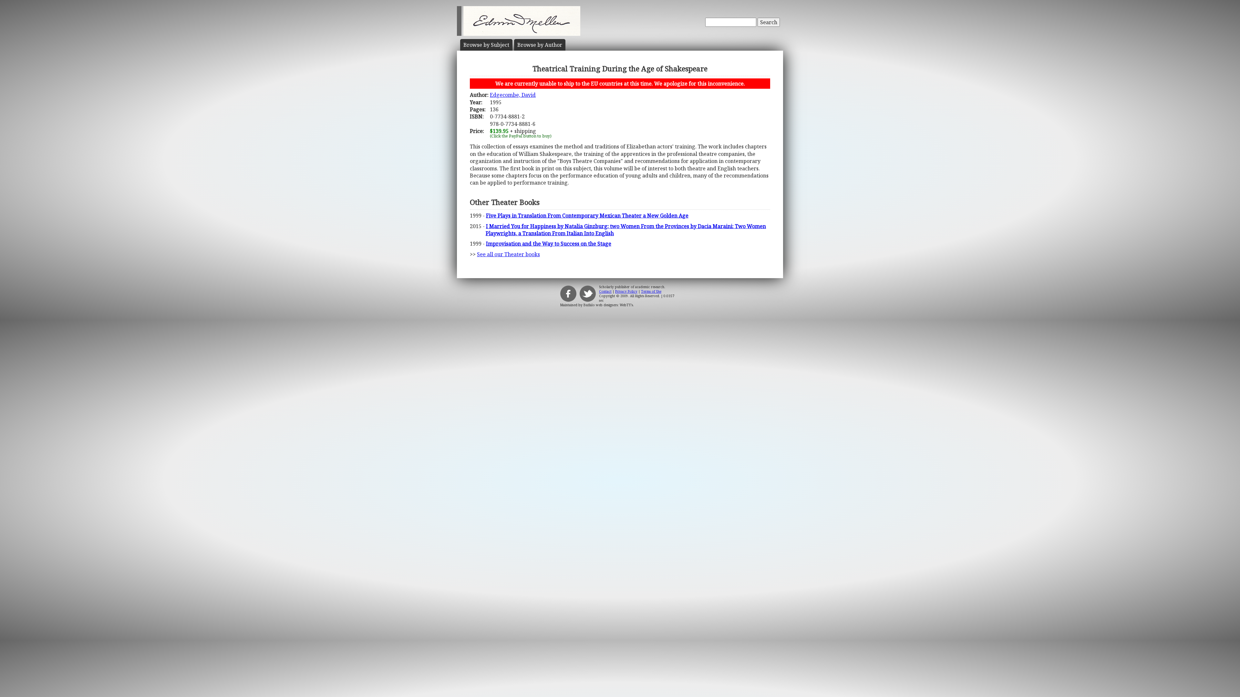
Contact (605, 291)
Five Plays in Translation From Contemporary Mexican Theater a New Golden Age (587, 215)
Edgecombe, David (513, 94)
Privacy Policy (626, 291)
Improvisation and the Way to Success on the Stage (548, 243)
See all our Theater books (508, 254)
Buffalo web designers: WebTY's (608, 305)
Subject (486, 44)
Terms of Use (651, 291)
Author (539, 44)
